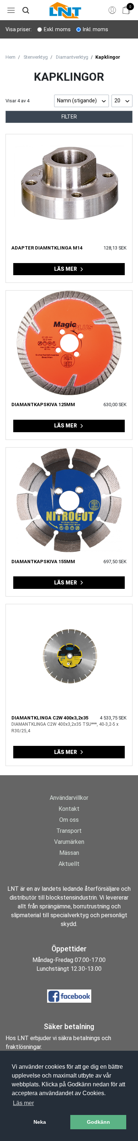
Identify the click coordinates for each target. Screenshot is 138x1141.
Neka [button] (39, 1122)
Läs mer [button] (23, 1103)
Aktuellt (69, 863)
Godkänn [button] (98, 1122)
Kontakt (69, 808)
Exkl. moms (57, 29)
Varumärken (69, 841)
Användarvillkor (69, 797)
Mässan (69, 852)
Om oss (69, 819)
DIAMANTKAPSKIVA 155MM (43, 561)
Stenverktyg (36, 57)
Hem (10, 57)
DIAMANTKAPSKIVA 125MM (43, 404)
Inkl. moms (95, 29)
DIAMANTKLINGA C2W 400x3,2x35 (49, 718)
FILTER (69, 117)
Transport (69, 830)
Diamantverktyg (72, 57)
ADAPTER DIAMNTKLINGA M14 (46, 248)
